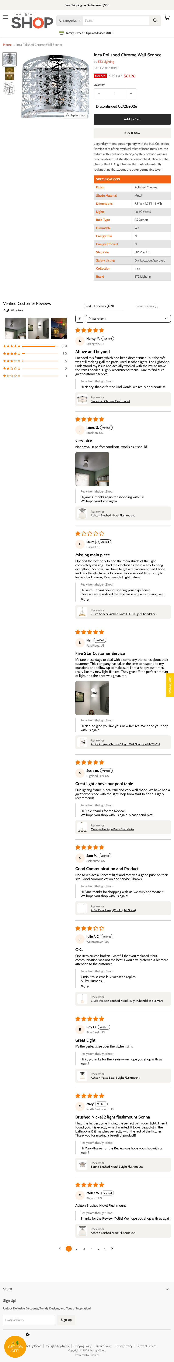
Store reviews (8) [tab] (147, 306)
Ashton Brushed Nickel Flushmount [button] (113, 515)
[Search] (155, 20)
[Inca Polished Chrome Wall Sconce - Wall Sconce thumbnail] (9, 59)
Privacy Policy (124, 1346)
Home (7, 45)
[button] (35, 346)
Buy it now (132, 133)
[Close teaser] (27, 1334)
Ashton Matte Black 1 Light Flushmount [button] (115, 1078)
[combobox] (116, 20)
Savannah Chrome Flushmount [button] (110, 401)
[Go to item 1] (15, 328)
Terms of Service (146, 1346)
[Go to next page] (113, 1249)
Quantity (99, 84)
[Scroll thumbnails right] (61, 328)
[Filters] (79, 319)
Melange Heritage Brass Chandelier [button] (112, 829)
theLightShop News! (57, 1346)
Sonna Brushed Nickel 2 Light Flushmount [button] (117, 1167)
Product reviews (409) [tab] (99, 306)
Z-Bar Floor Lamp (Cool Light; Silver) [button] (113, 910)
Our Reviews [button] (170, 684)
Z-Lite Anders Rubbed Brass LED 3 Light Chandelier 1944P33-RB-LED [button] (123, 614)
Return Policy (104, 1346)
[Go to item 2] (38, 328)
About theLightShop (29, 1346)
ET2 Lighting (106, 62)
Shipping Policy (83, 1346)
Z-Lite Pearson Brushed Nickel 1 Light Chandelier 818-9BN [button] (127, 1001)
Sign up (66, 1320)
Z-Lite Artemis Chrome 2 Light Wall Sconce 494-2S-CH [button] (125, 744)
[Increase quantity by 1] (131, 93)
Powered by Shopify (87, 1354)
